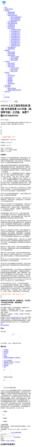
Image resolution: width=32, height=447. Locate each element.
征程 (5, 354)
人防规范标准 (11, 25)
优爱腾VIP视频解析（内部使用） (12, 357)
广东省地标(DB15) (15, 33)
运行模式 (6, 353)
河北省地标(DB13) (15, 31)
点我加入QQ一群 (8, 363)
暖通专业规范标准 (15, 20)
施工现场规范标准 (12, 21)
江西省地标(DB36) (15, 37)
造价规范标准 (11, 26)
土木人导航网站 (8, 360)
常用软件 (7, 72)
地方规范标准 (11, 28)
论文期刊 (7, 61)
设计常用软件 (11, 75)
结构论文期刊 (11, 64)
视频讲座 (7, 50)
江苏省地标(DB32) (15, 34)
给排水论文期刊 (15, 68)
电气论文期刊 (14, 69)
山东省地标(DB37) (15, 39)
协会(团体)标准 (12, 47)
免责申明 (6, 351)
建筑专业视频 (11, 52)
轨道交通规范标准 (12, 23)
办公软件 (10, 77)
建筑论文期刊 (11, 63)
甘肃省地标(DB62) (15, 45)
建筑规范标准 (11, 12)
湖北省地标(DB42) (15, 40)
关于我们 (6, 349)
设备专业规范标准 (12, 15)
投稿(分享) (7, 91)
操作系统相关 (11, 83)
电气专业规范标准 (15, 18)
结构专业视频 (11, 53)
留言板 (5, 356)
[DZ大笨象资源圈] (4, 4)
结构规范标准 (11, 13)
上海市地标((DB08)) (16, 29)
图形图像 (10, 80)
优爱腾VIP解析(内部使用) (14, 90)
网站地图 (6, 365)
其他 (5, 367)
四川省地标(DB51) (15, 42)
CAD (9, 74)
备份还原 (10, 82)
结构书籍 (6, 325)
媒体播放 (10, 78)
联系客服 (6, 362)
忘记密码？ (12, 440)
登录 (4, 331)
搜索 (16, 101)
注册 (8, 440)
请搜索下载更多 (9, 9)
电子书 (2, 325)
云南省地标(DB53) (15, 44)
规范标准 (7, 10)
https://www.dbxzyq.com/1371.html (15, 317)
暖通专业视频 (14, 60)
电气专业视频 (14, 58)
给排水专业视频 (15, 56)
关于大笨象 (8, 85)
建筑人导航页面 (12, 88)
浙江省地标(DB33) (15, 36)
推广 (7, 119)
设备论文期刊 (11, 66)
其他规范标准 (11, 48)
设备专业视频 (11, 55)
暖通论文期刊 (14, 71)
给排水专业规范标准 (16, 17)
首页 (6, 7)
